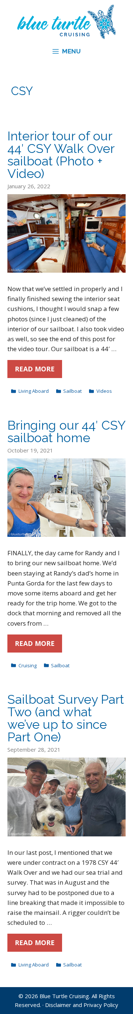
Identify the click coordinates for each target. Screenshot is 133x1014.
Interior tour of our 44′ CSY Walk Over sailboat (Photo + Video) (60, 155)
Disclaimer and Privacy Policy (81, 1004)
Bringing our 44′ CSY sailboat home (66, 431)
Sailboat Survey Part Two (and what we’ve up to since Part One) (65, 718)
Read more (35, 368)
